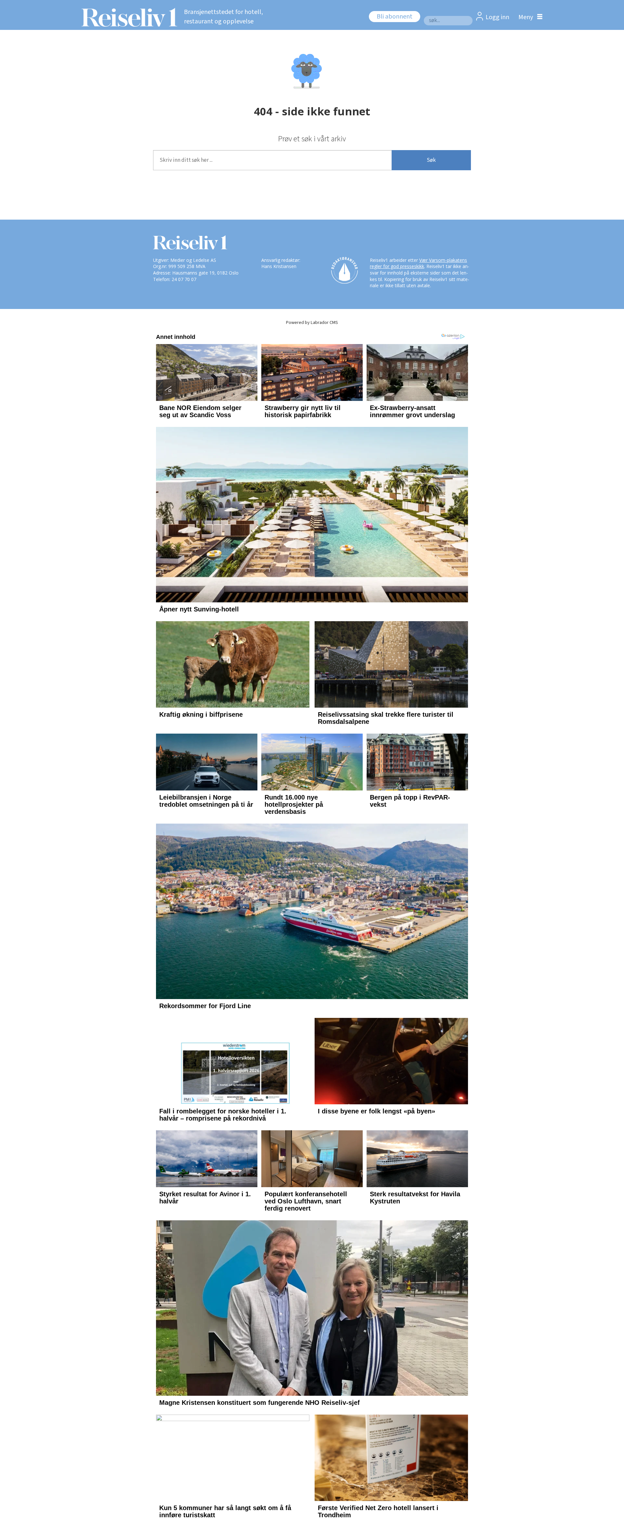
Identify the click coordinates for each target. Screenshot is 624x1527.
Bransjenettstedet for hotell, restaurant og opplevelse (223, 16)
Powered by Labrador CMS (312, 322)
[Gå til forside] (127, 17)
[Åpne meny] (528, 17)
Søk (431, 160)
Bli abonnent (394, 16)
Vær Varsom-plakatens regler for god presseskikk (418, 263)
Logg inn (497, 17)
